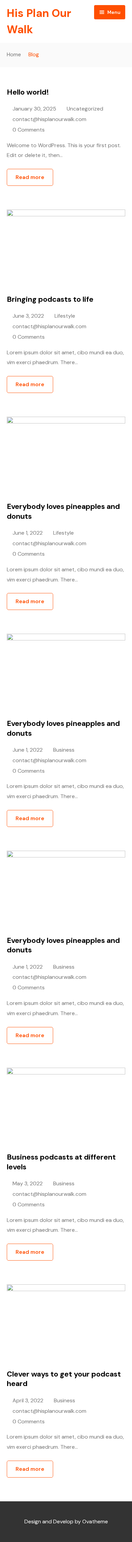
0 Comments (29, 129)
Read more (30, 177)
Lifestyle (64, 315)
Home (14, 54)
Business (63, 749)
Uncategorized (85, 108)
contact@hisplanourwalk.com (49, 119)
